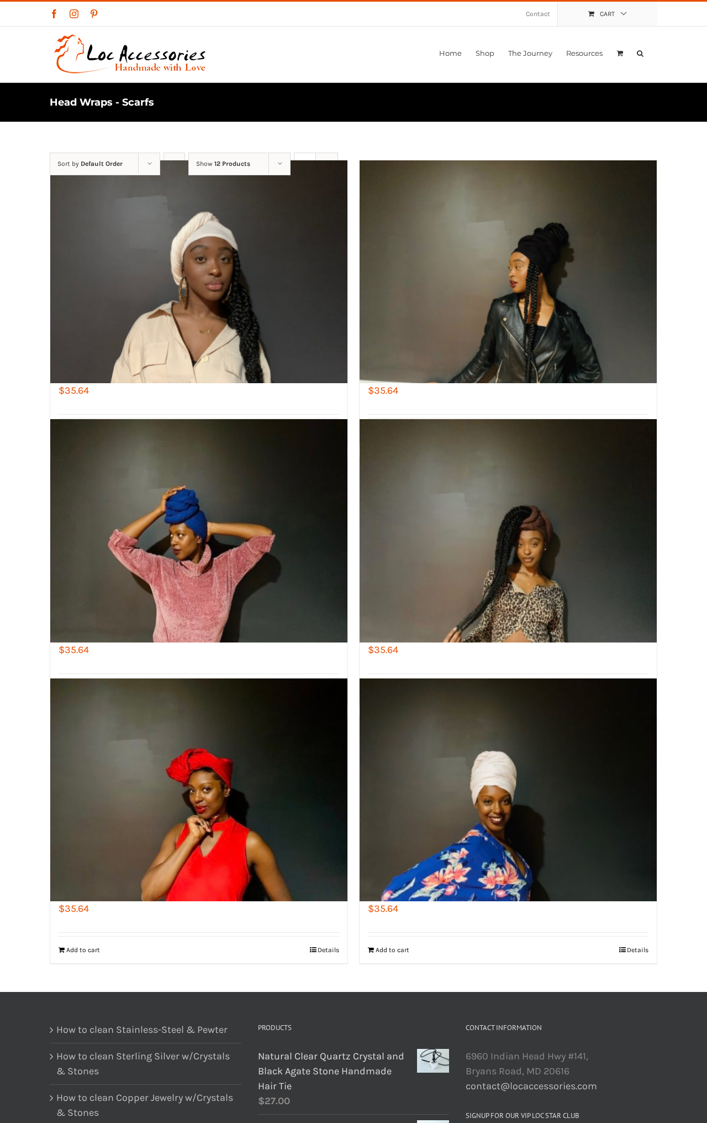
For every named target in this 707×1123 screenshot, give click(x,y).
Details (328, 950)
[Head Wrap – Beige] (198, 271)
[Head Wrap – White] (508, 790)
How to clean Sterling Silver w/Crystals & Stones (143, 1063)
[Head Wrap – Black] (508, 271)
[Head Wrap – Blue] (198, 530)
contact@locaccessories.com (531, 1086)
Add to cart (83, 950)
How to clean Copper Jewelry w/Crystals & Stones (144, 1105)
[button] (640, 53)
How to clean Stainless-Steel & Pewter (142, 1029)
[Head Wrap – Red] (198, 790)
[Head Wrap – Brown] (508, 530)
